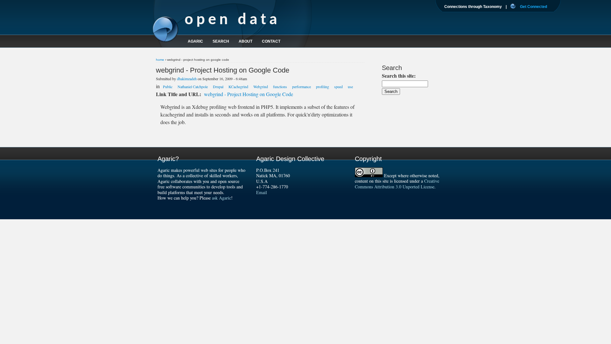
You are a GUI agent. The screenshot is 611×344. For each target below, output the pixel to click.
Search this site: (399, 75)
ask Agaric (221, 198)
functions (280, 86)
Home (160, 59)
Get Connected (533, 6)
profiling (322, 86)
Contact (271, 41)
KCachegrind (238, 86)
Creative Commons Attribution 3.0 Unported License (397, 184)
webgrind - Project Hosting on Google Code (248, 94)
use (350, 86)
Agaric (195, 41)
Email (261, 192)
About (245, 41)
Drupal (218, 86)
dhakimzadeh (187, 78)
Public (167, 86)
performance (301, 86)
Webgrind (260, 86)
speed (338, 86)
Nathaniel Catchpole (193, 86)
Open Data (232, 20)
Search (221, 41)
